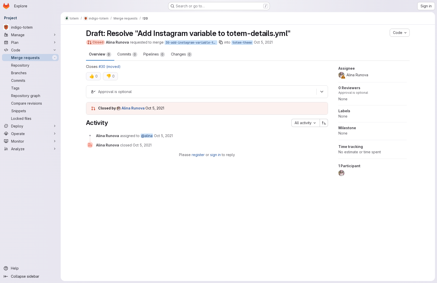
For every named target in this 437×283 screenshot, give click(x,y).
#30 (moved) (110, 66)
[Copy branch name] (221, 42)
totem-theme (242, 43)
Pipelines (153, 54)
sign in (215, 155)
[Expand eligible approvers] (322, 92)
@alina (146, 136)
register (198, 155)
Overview (99, 54)
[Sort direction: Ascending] (324, 123)
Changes (180, 54)
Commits (126, 54)
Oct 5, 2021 (263, 42)
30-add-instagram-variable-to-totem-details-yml (191, 43)
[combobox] (305, 123)
